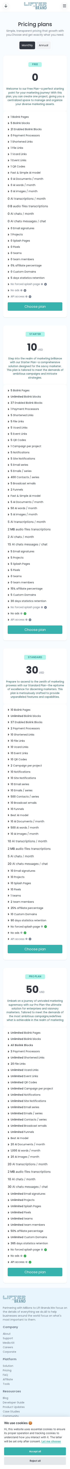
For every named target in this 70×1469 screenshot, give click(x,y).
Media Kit (9, 1343)
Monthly (27, 45)
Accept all (35, 1451)
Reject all (35, 1460)
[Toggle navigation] (6, 6)
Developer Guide (13, 1402)
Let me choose (51, 1441)
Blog (5, 1398)
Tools (6, 1384)
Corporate (9, 1352)
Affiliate (8, 1379)
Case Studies (11, 1411)
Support (8, 1338)
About (7, 1334)
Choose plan (35, 306)
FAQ (5, 1375)
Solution (8, 1366)
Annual (43, 45)
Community (11, 1416)
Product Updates (14, 1407)
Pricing (7, 1370)
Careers (8, 1347)
